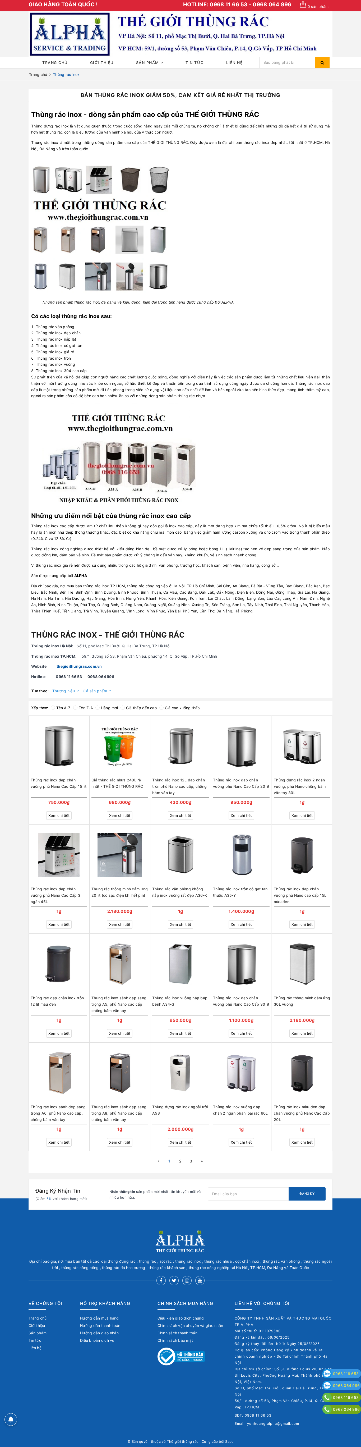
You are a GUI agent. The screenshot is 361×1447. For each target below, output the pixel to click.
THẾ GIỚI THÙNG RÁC (222, 114)
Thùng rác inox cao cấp (53, 526)
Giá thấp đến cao (141, 708)
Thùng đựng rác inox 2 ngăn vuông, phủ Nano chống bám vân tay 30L (300, 786)
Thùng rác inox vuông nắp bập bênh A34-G (179, 1001)
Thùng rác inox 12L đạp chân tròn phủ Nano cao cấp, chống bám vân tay (179, 786)
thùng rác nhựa (191, 395)
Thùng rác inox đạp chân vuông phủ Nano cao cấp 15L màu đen (300, 895)
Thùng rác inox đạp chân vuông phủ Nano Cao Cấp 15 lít (58, 783)
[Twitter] (174, 1280)
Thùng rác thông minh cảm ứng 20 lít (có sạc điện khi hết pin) (119, 892)
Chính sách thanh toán (177, 1333)
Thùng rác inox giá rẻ (55, 352)
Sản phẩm (148, 62)
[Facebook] (161, 1280)
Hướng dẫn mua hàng (99, 1318)
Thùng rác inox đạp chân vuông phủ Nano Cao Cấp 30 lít (241, 1001)
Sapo (229, 1441)
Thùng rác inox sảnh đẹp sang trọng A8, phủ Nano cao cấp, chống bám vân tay (118, 1113)
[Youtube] (200, 1280)
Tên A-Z (63, 708)
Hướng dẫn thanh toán (100, 1325)
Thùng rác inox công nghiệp (57, 549)
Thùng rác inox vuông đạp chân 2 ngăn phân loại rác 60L (240, 1110)
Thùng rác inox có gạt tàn (59, 345)
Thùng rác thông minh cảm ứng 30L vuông (302, 1001)
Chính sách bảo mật (175, 1340)
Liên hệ (234, 62)
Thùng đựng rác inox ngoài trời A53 (180, 1110)
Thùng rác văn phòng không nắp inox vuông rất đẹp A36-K (179, 892)
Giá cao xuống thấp (182, 708)
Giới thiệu (102, 62)
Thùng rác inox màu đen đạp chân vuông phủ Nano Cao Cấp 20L (302, 1113)
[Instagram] (187, 1280)
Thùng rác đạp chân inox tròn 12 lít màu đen (57, 1001)
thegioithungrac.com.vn (79, 666)
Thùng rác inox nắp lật (56, 339)
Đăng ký (307, 1194)
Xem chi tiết (59, 815)
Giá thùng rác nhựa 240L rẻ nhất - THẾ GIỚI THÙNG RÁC (117, 783)
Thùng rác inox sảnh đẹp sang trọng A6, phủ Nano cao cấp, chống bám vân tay (58, 1113)
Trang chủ (55, 62)
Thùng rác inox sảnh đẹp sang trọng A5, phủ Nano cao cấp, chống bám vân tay (118, 1004)
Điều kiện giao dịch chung (181, 1318)
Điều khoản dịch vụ (97, 1340)
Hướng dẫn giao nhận (99, 1333)
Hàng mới (109, 708)
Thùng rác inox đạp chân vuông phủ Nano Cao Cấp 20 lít (241, 783)
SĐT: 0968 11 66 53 (253, 1415)
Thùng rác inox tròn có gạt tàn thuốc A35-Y (240, 892)
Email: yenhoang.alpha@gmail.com (267, 1423)
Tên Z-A (86, 708)
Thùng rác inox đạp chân (58, 333)
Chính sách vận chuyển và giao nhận (190, 1325)
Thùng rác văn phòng (55, 326)
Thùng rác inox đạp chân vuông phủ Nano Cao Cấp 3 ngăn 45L (55, 895)
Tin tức (195, 62)
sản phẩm (318, 6)
